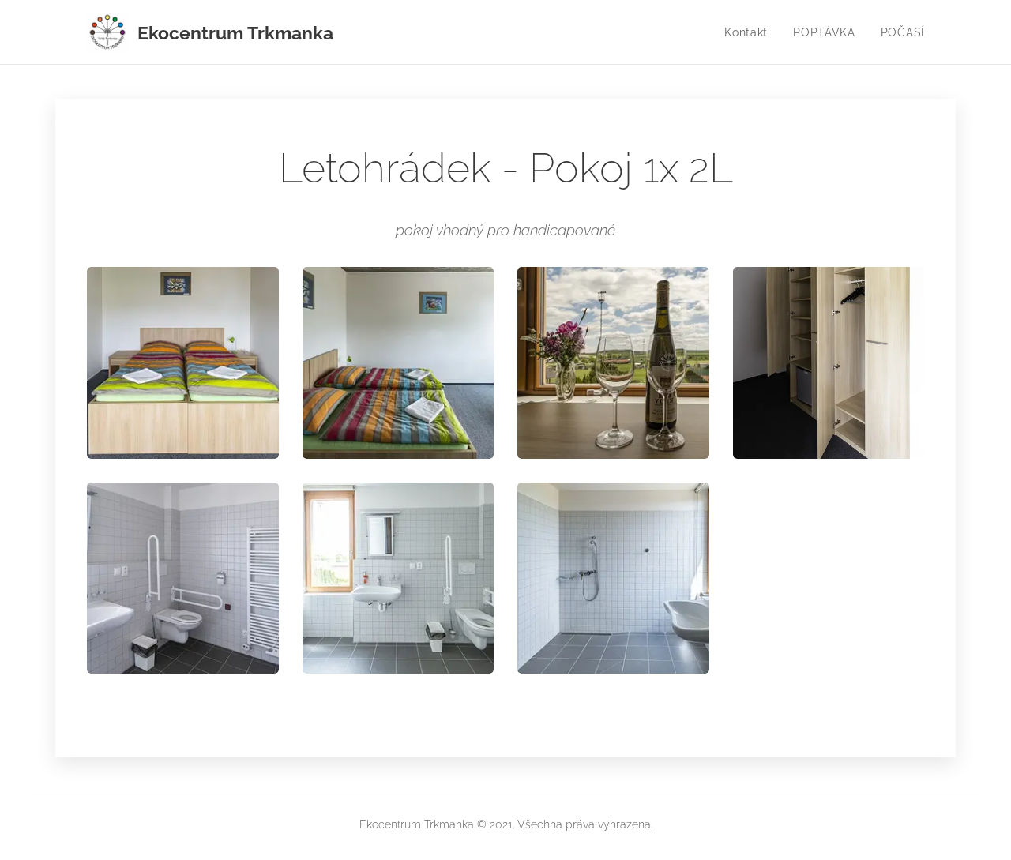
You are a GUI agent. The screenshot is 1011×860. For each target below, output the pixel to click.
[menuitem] (750, 32)
